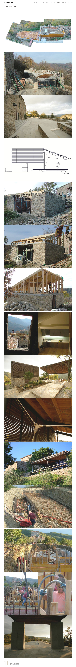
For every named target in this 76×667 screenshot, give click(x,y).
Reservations (68, 2)
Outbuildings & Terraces (10, 6)
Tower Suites (45, 2)
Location (53, 2)
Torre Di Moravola (9, 2)
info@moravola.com (15, 664)
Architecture (60, 2)
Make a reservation (12, 661)
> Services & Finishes (68, 661)
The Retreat (37, 2)
